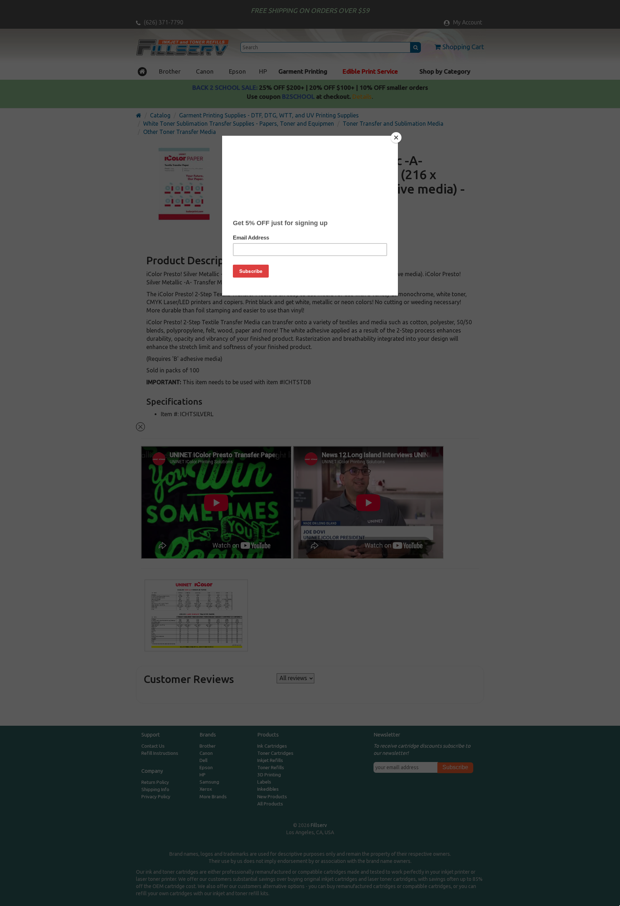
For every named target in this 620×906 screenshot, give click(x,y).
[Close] (396, 137)
